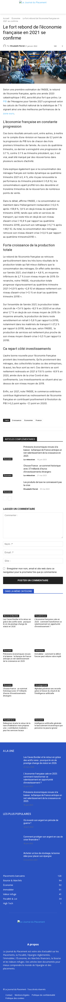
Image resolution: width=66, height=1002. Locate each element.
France (39, 420)
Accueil (6, 18)
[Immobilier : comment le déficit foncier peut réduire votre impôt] (49, 642)
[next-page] (10, 498)
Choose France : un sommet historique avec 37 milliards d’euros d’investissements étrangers (42, 468)
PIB (5, 101)
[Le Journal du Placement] (33, 7)
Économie (16, 18)
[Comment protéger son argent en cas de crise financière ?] (12, 841)
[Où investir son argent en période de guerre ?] (12, 825)
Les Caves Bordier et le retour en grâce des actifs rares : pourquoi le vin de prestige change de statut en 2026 (17, 623)
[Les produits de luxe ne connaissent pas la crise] (12, 487)
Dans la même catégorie (18, 591)
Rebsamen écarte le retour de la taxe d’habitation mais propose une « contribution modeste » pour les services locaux (16, 727)
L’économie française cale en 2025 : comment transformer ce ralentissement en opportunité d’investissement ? (48, 623)
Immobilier (39, 650)
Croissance (16, 420)
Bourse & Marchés (11, 616)
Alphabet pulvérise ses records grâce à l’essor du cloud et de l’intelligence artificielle (48, 691)
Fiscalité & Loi (40, 616)
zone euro (8, 113)
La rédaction (29, 459)
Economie (28, 420)
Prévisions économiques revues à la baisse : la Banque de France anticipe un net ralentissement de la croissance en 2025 (17, 657)
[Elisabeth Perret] (5, 45)
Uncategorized (41, 685)
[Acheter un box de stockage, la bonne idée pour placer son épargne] (12, 858)
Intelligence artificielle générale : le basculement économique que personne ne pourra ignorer (49, 725)
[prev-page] (5, 498)
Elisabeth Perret (17, 46)
